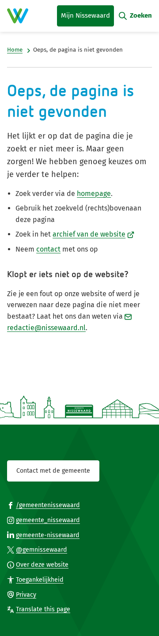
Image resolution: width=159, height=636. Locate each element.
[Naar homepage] (17, 16)
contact (48, 249)
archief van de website (93, 234)
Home (15, 49)
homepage (94, 193)
